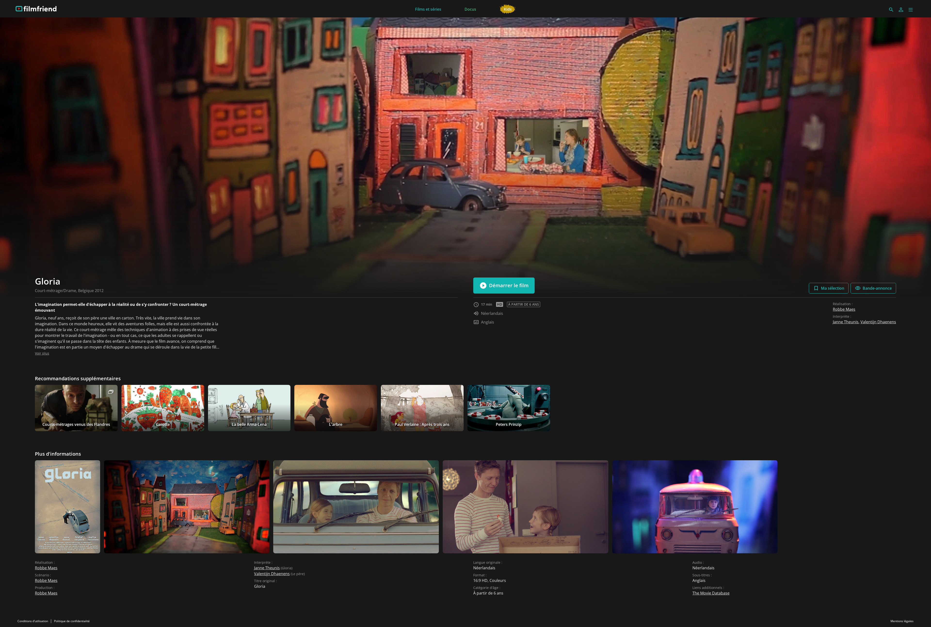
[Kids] (508, 8)
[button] (910, 10)
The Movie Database (711, 593)
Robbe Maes (844, 309)
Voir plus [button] (42, 353)
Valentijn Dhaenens (878, 322)
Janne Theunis (846, 322)
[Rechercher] (891, 10)
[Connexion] (901, 10)
